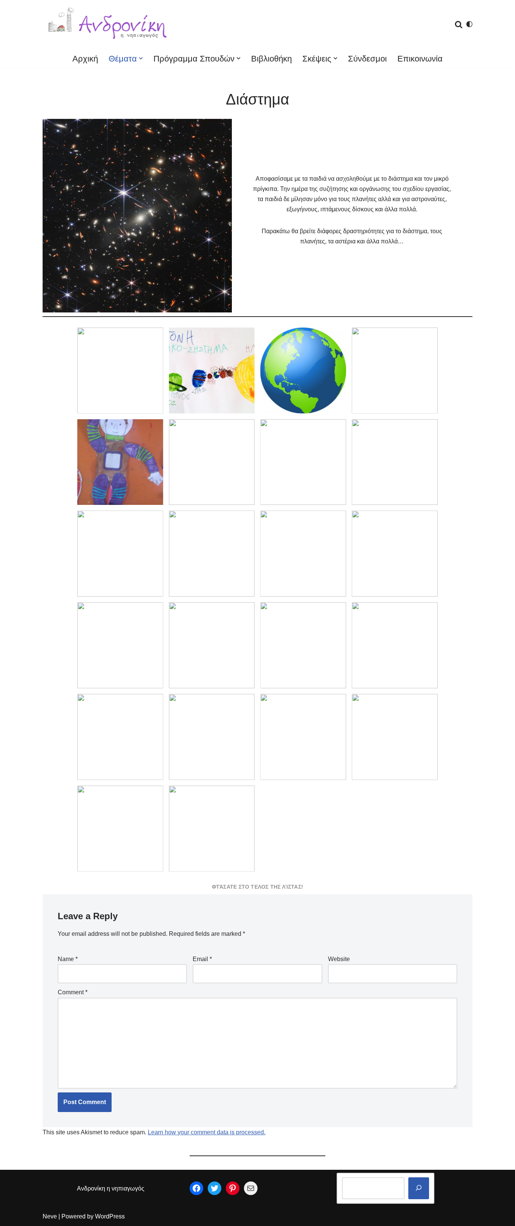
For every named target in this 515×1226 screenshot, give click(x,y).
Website (339, 959)
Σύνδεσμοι (367, 58)
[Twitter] (214, 1188)
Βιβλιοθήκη (271, 58)
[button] (141, 58)
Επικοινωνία (420, 58)
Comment (72, 992)
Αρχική (85, 58)
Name (68, 959)
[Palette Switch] (469, 24)
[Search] (459, 24)
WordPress (110, 1216)
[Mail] (251, 1188)
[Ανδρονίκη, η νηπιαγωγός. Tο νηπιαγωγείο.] (109, 24)
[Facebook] (196, 1188)
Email (202, 959)
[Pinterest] (232, 1188)
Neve (50, 1216)
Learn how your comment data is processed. (206, 1132)
